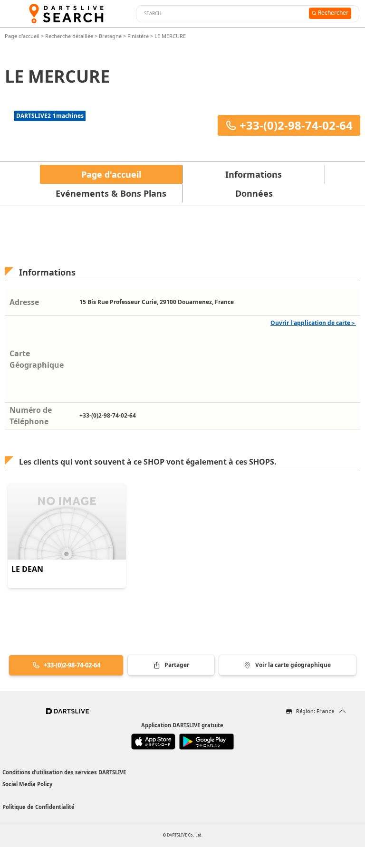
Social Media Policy (27, 784)
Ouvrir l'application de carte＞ (313, 323)
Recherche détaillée (70, 35)
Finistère (138, 35)
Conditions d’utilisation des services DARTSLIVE (64, 772)
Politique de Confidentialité (38, 806)
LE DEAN (27, 569)
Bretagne (110, 35)
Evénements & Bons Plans (111, 193)
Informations (253, 174)
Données (254, 193)
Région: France (315, 710)
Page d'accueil (23, 35)
